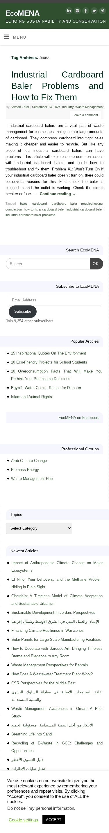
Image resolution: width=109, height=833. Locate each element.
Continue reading (58, 194)
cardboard (39, 203)
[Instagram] (76, 11)
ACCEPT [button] (53, 820)
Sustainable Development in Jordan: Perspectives (53, 612)
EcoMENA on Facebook (78, 417)
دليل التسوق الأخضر (27, 760)
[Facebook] (85, 11)
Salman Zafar (19, 107)
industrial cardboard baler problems (30, 215)
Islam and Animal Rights (31, 397)
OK (94, 263)
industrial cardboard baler (85, 209)
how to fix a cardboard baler (44, 209)
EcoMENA (23, 13)
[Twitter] (93, 11)
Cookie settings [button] (23, 820)
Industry (68, 107)
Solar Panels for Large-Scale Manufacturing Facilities (56, 639)
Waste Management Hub (32, 478)
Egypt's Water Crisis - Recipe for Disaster (46, 388)
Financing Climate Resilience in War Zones (47, 630)
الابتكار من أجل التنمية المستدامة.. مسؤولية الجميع (52, 725)
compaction (14, 209)
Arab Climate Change (29, 460)
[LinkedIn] (68, 11)
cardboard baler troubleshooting (77, 203)
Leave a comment (85, 115)
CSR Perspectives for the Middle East (43, 683)
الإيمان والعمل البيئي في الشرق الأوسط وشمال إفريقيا (55, 621)
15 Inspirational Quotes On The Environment (48, 353)
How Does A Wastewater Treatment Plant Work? (52, 674)
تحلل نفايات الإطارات (28, 769)
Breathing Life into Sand (31, 734)
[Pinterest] (102, 11)
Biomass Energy (25, 469)
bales (24, 203)
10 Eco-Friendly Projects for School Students (49, 362)
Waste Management (89, 107)
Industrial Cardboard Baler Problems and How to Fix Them (57, 86)
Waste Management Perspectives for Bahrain (49, 665)
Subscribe (22, 311)
